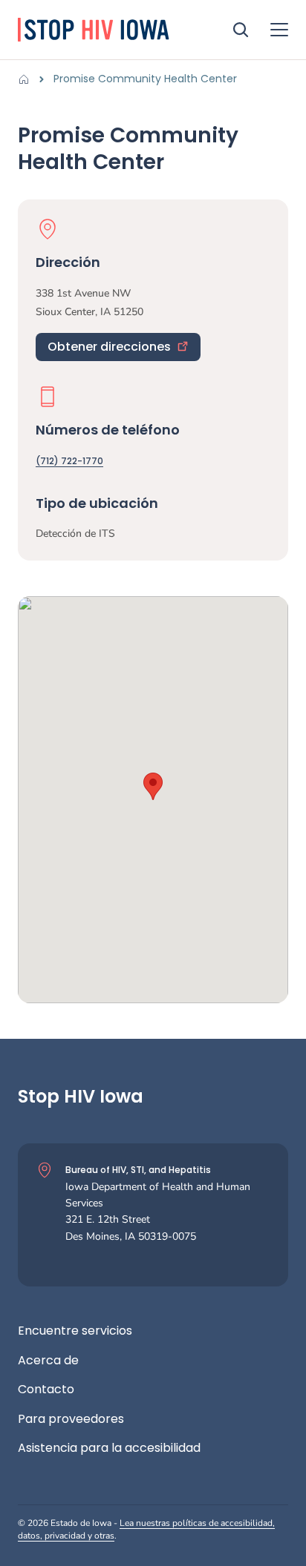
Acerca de (48, 1360)
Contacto (46, 1389)
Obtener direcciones (109, 346)
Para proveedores (71, 1419)
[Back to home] (28, 79)
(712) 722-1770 (69, 461)
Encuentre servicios (75, 1331)
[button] (153, 786)
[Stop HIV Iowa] (113, 30)
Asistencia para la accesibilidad (109, 1448)
